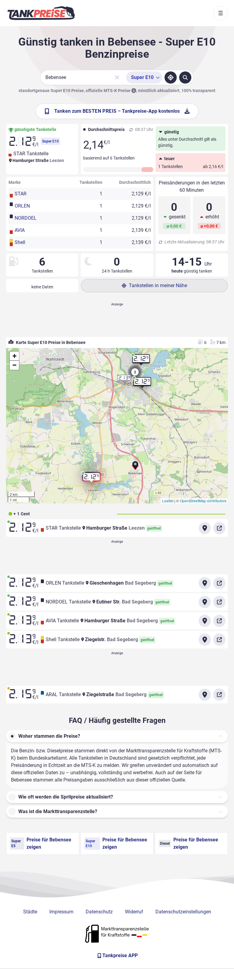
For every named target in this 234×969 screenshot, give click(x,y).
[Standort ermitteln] (171, 77)
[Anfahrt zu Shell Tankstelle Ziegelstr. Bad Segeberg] (205, 640)
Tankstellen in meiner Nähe (158, 285)
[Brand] (41, 13)
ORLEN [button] (22, 206)
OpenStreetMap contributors (203, 500)
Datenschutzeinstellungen (183, 912)
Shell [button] (20, 242)
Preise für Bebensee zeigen (41, 843)
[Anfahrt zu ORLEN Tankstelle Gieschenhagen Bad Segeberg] (205, 583)
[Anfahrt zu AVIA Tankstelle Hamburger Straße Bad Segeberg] (205, 621)
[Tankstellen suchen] (185, 77)
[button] (135, 467)
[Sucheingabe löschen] (117, 77)
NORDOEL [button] (26, 218)
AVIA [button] (20, 230)
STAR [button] (21, 194)
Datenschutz (99, 912)
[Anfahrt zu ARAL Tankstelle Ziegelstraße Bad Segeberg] (205, 695)
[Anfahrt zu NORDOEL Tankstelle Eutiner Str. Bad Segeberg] (205, 602)
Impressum (61, 912)
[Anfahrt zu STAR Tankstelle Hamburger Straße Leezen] (205, 528)
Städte (30, 912)
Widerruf (134, 912)
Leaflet (167, 500)
